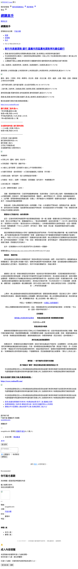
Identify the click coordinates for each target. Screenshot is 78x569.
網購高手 (7, 15)
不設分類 (17, 31)
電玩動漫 (16, 437)
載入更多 (4, 444)
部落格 (7, 38)
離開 (11, 565)
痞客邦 (18, 431)
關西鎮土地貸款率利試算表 (24, 318)
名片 (6, 40)
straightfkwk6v (5, 420)
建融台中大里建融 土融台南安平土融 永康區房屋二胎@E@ (26, 407)
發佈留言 (4, 457)
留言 (23, 431)
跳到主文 (4, 21)
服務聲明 (58, 541)
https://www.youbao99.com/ (10, 104)
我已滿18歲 (5, 565)
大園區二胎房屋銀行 (51, 303)
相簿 (6, 35)
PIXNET (24, 541)
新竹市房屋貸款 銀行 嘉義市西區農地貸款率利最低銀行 (35, 48)
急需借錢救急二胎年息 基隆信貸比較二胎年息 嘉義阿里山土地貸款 (29, 404)
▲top (2, 440)
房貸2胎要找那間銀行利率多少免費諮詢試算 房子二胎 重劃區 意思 (28, 402)
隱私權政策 (50, 541)
